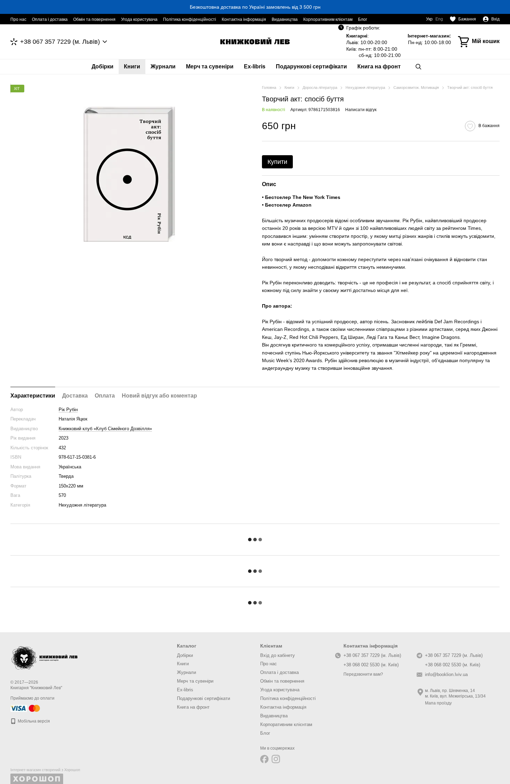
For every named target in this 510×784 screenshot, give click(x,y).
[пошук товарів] (418, 66)
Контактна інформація (244, 19)
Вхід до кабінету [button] (277, 655)
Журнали (163, 66)
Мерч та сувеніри (209, 66)
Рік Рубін (68, 409)
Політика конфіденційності (189, 19)
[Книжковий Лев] (45, 656)
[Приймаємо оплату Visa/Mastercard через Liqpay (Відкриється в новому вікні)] (25, 708)
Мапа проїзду (438, 703)
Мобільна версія (33, 721)
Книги (132, 66)
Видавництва (285, 19)
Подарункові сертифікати (311, 66)
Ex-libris (254, 66)
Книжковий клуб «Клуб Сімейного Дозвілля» (105, 428)
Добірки (102, 66)
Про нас (18, 19)
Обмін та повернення (94, 19)
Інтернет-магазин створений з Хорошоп (45, 770)
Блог (362, 19)
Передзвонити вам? (363, 674)
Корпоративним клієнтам (327, 19)
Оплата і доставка (50, 19)
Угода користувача (139, 19)
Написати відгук (360, 109)
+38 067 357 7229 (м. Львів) (60, 42)
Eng (439, 19)
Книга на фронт (379, 66)
